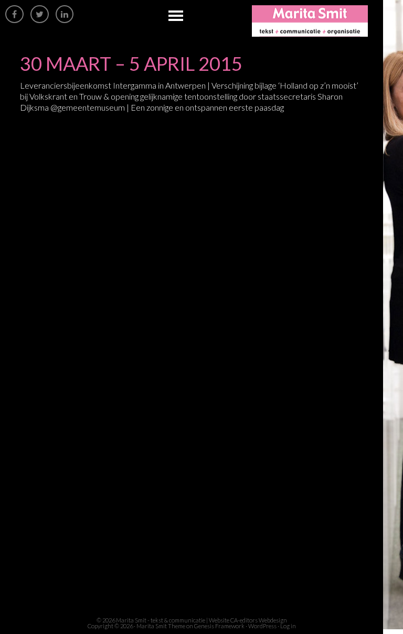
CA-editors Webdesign (258, 620)
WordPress (262, 625)
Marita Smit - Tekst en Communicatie (317, 21)
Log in (288, 625)
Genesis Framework (219, 625)
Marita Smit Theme (160, 625)
